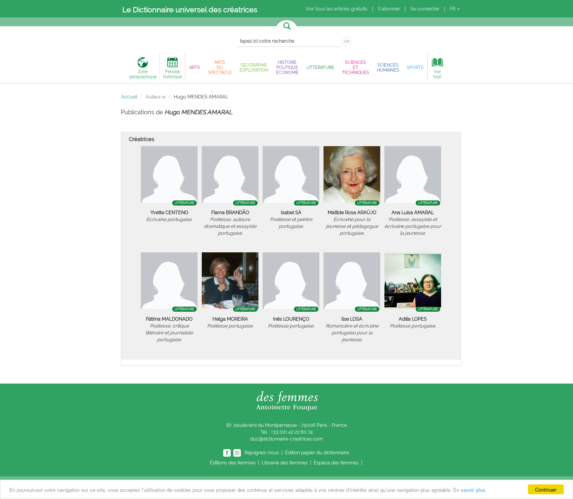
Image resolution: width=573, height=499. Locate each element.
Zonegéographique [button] (143, 74)
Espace (336, 463)
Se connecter (425, 9)
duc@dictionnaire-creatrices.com (286, 439)
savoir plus (473, 489)
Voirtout (437, 74)
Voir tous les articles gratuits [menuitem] (337, 9)
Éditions (233, 463)
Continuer (546, 489)
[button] (194, 67)
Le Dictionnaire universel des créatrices (189, 9)
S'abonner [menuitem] (389, 9)
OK (346, 41)
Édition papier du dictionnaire (317, 452)
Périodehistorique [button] (172, 74)
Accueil (129, 97)
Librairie (285, 463)
